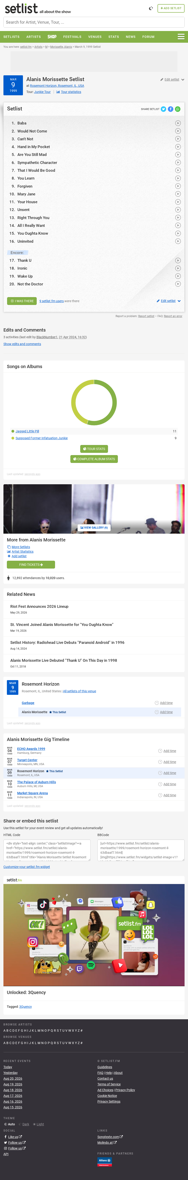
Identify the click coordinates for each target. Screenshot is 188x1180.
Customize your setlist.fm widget (26, 867)
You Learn (25, 178)
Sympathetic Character (37, 162)
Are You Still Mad (32, 154)
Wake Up (25, 276)
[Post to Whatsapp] (177, 109)
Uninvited (25, 241)
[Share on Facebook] (170, 109)
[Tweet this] (163, 109)
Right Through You (33, 217)
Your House (27, 202)
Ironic (22, 268)
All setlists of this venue (79, 691)
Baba (21, 123)
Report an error (173, 316)
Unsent (23, 209)
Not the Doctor (30, 284)
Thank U (24, 260)
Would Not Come (32, 131)
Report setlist (146, 316)
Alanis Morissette (47, 79)
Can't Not (25, 139)
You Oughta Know (32, 233)
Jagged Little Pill (27, 431)
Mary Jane (26, 194)
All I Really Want (31, 225)
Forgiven (24, 186)
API (5, 1154)
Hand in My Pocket (33, 146)
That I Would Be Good (36, 170)
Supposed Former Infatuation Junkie (42, 438)
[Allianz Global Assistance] (104, 1161)
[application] (94, 935)
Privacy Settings (108, 1101)
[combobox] (94, 22)
